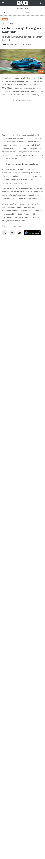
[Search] (41, 3)
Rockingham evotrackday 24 (13, 226)
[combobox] (3, 12)
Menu (3, 3)
